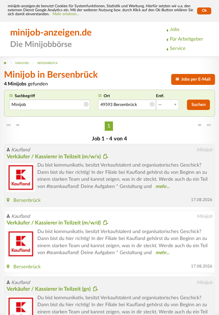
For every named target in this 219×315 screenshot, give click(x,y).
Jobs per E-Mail (194, 79)
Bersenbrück (27, 200)
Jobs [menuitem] (174, 29)
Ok (204, 11)
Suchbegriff (25, 96)
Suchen (198, 105)
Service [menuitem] (178, 48)
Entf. (160, 96)
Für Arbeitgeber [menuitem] (186, 39)
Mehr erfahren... (66, 14)
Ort (107, 96)
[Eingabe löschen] (86, 104)
